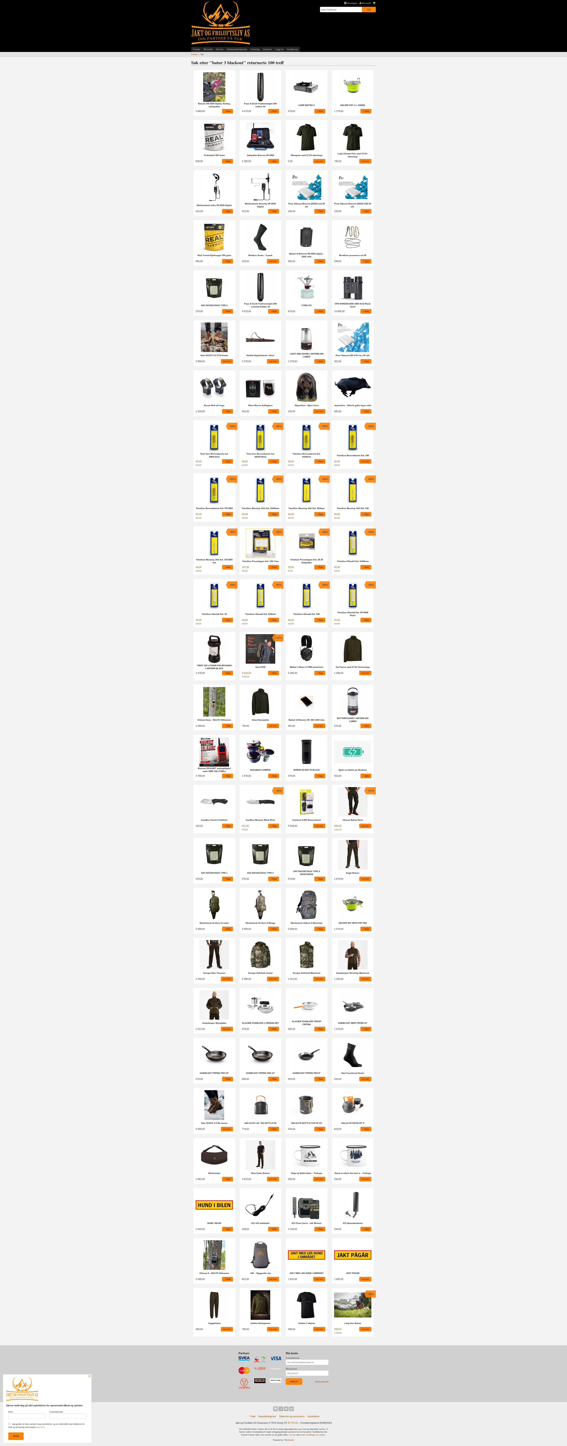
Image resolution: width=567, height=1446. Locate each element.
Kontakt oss (292, 49)
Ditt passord (291, 1369)
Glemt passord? (322, 1382)
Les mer (292, 1435)
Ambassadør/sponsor (237, 49)
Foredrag (255, 49)
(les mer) (40, 1427)
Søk (369, 9)
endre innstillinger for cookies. (313, 1435)
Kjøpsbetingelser (267, 1416)
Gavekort (267, 49)
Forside (196, 49)
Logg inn (279, 49)
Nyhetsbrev (314, 1416)
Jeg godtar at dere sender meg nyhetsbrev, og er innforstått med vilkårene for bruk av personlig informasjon (46, 1425)
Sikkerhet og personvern (292, 1416)
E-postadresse (292, 1358)
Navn (10, 1412)
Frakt (252, 1416)
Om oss (219, 49)
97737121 (293, 1423)
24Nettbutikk (289, 1440)
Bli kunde (208, 49)
